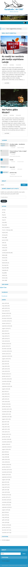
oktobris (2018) (5, 504)
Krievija (3, 245)
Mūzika (3, 257)
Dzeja (3, 222)
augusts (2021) (5, 419)
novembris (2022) (6, 381)
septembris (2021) (6, 416)
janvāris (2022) (5, 406)
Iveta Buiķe (12, 64)
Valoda (3, 275)
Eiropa (3, 225)
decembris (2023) (6, 348)
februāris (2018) (5, 525)
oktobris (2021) (5, 414)
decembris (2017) (6, 530)
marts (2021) (5, 431)
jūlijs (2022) (4, 391)
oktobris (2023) (5, 353)
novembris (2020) (6, 441)
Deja (3, 220)
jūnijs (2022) (4, 394)
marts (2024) (5, 341)
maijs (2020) (4, 457)
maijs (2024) (4, 336)
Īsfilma (3, 237)
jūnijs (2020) (4, 454)
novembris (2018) (6, 502)
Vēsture (3, 277)
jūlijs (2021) (4, 421)
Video (3, 280)
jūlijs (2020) (4, 452)
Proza (3, 260)
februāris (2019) (5, 494)
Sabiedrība (4, 270)
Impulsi (3, 232)
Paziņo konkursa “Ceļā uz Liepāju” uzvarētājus (18, 151)
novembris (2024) (6, 321)
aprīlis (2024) (5, 338)
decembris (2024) (6, 318)
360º (3, 209)
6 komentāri (18, 115)
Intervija (4, 235)
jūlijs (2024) (4, 331)
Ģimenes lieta (13, 172)
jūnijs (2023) (4, 363)
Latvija (3, 250)
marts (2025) (5, 310)
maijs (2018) (4, 517)
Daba (3, 217)
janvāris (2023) (5, 376)
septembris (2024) (6, 326)
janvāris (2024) (5, 346)
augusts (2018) (5, 509)
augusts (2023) (5, 358)
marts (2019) (5, 492)
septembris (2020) (6, 446)
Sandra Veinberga (20, 147)
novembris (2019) (6, 472)
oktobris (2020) (5, 444)
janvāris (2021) (5, 436)
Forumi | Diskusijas (6, 230)
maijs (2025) (4, 305)
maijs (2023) (4, 366)
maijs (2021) (4, 426)
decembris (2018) (6, 499)
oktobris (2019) (5, 474)
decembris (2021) (6, 409)
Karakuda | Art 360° (14, 9)
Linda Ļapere (19, 169)
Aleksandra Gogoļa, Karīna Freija (16, 176)
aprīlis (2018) (5, 520)
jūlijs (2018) (4, 512)
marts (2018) (5, 522)
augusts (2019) (5, 479)
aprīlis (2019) (5, 489)
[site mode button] (24, 22)
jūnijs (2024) (4, 333)
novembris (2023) (6, 351)
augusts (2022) (5, 389)
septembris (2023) (6, 356)
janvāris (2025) (5, 315)
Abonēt (4, 201)
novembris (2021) (6, 411)
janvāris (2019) (5, 497)
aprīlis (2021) (5, 429)
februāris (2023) (5, 373)
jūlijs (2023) (4, 361)
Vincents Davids (20, 161)
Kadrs (3, 242)
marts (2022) (5, 401)
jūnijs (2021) (4, 424)
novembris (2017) (6, 532)
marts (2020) (5, 462)
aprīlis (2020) (5, 459)
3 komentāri (18, 65)
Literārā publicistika (6, 252)
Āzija (3, 215)
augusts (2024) (5, 328)
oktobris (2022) (5, 384)
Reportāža (4, 267)
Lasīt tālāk (7, 83)
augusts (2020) (5, 449)
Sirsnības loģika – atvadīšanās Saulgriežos (17, 145)
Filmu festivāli (5, 227)
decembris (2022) (6, 378)
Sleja (3, 272)
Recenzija (4, 265)
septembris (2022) (6, 386)
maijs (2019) (4, 487)
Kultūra (3, 247)
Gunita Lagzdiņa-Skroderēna (15, 156)
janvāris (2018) (5, 527)
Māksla (3, 255)
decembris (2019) (6, 469)
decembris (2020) (6, 439)
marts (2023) (5, 371)
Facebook (5, 292)
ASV (3, 212)
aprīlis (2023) (5, 368)
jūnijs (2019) (4, 484)
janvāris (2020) (5, 467)
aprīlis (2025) (5, 308)
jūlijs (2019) (4, 482)
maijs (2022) (4, 396)
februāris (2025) (5, 313)
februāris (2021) (5, 434)
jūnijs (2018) (4, 515)
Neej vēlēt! (12, 167)
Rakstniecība (5, 262)
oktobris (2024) (5, 323)
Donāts (11, 159)
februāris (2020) (5, 464)
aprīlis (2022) (5, 399)
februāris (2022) (5, 404)
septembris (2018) (6, 507)
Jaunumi (4, 240)
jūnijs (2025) (4, 303)
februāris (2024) (5, 343)
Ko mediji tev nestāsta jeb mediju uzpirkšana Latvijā (13, 59)
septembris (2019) (6, 477)
